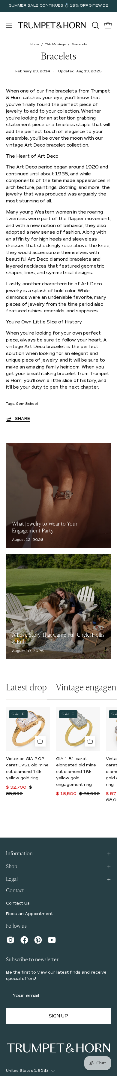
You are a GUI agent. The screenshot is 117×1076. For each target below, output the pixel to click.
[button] (95, 25)
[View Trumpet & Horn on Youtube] (51, 939)
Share (22, 418)
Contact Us (18, 903)
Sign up (58, 1016)
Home (34, 44)
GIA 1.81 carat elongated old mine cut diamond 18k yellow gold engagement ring (76, 771)
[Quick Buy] (40, 741)
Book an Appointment (29, 913)
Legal (12, 879)
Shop (11, 866)
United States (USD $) (27, 1071)
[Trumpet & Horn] (52, 25)
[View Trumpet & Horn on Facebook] (24, 939)
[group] (58, 5)
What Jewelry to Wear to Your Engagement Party (44, 527)
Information (19, 853)
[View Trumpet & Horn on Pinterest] (38, 939)
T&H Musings (55, 44)
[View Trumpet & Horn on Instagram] (10, 939)
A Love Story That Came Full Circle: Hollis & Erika (58, 638)
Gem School (27, 404)
